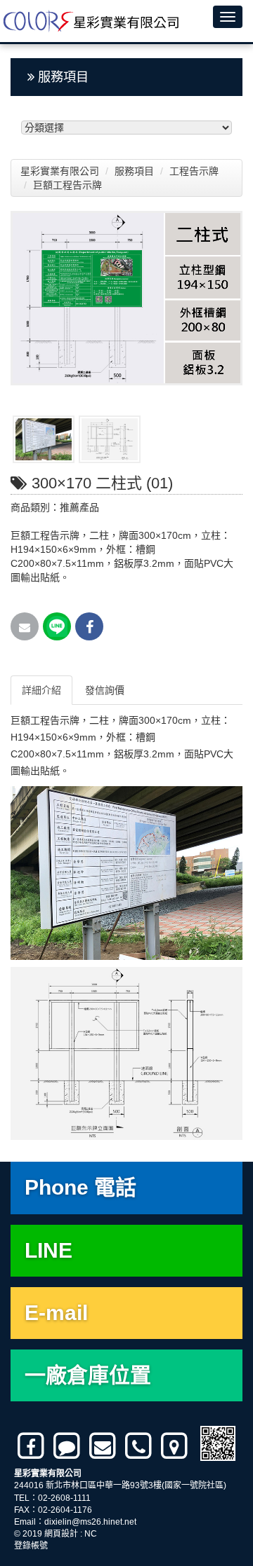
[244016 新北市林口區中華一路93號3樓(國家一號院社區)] (175, 1446)
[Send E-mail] (25, 626)
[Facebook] (32, 1446)
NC (90, 1534)
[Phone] (139, 1446)
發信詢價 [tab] (104, 690)
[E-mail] (104, 1446)
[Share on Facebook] (89, 626)
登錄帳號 (31, 1546)
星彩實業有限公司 (59, 171)
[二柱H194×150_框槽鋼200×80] (43, 439)
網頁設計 (61, 1534)
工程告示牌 (195, 171)
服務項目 (136, 171)
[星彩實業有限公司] (89, 21)
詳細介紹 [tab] (41, 690)
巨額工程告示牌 (69, 185)
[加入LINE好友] (68, 1446)
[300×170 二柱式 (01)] (126, 298)
